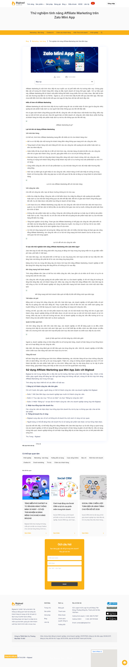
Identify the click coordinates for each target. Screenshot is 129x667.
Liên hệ (86, 4)
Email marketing (38, 462)
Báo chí (83, 458)
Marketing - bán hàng (39, 41)
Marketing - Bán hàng (37, 32)
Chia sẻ (38, 444)
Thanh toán (61, 611)
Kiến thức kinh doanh (96, 458)
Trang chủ (47, 608)
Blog (63, 4)
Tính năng (30, 4)
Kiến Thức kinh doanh (81, 32)
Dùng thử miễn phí (11, 656)
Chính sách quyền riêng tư (63, 620)
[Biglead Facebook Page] (112, 610)
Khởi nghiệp (94, 32)
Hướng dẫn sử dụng (57, 458)
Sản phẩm (39, 4)
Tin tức (49, 462)
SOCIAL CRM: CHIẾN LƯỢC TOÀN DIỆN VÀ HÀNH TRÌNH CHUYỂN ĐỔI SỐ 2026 (93, 506)
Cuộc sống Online (72, 458)
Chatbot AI (50, 32)
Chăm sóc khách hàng (63, 32)
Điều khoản (72, 4)
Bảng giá (57, 4)
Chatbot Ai (27, 462)
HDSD (80, 4)
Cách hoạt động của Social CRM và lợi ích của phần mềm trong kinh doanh (63, 506)
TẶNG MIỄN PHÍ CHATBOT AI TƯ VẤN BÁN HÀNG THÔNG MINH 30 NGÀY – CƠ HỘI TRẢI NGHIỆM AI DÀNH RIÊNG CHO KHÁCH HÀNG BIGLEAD (36, 510)
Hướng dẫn (61, 624)
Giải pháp (49, 4)
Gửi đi (64, 584)
